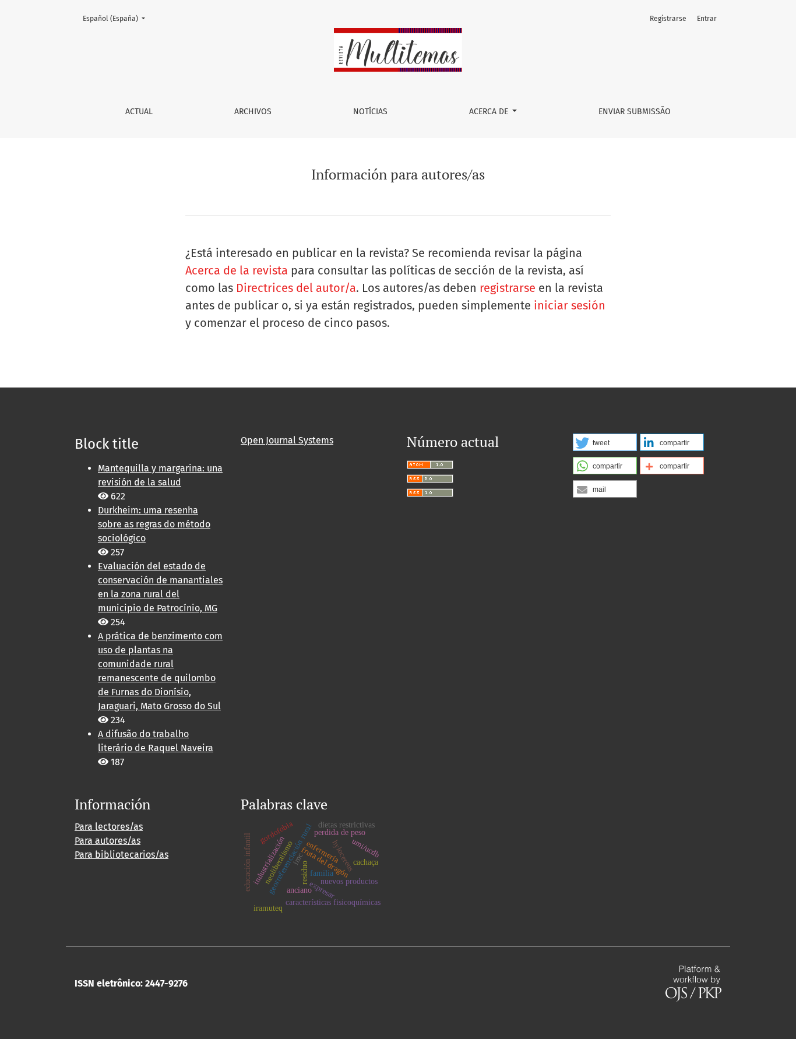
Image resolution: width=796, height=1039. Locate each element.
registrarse (508, 288)
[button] (605, 442)
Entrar (707, 19)
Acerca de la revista (236, 270)
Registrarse (668, 19)
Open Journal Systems (287, 440)
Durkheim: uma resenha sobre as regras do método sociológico (154, 524)
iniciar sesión (569, 305)
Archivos (253, 112)
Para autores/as (107, 840)
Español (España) (117, 18)
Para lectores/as (109, 826)
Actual (139, 112)
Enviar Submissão (634, 112)
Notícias (370, 112)
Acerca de (489, 112)
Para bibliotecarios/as (121, 854)
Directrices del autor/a (296, 288)
